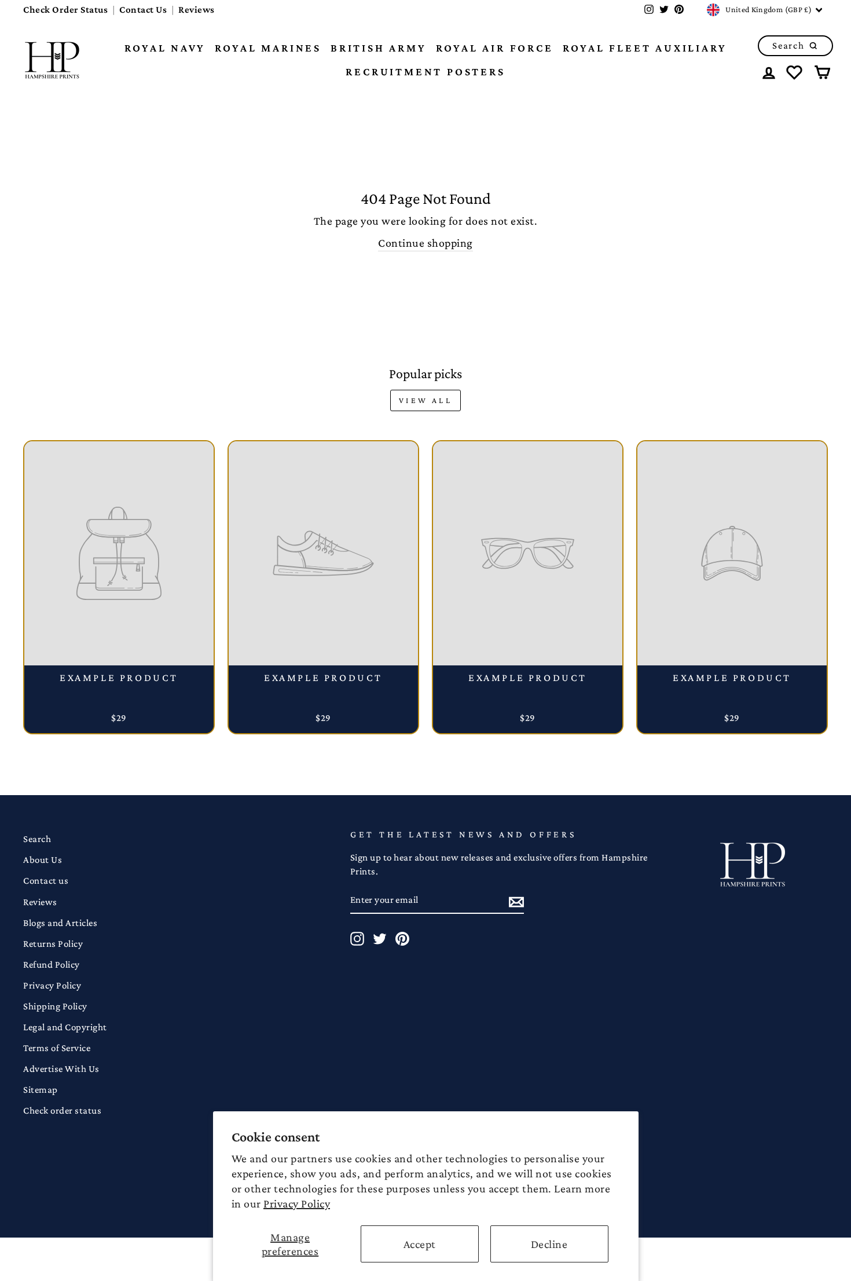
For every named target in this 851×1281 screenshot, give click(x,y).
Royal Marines (268, 48)
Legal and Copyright (65, 1027)
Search (37, 838)
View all (425, 400)
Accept (420, 1244)
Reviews (196, 9)
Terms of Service (56, 1047)
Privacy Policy (296, 1203)
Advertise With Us (61, 1068)
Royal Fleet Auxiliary (645, 48)
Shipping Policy (55, 1006)
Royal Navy (165, 48)
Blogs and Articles (60, 922)
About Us (42, 859)
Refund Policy (51, 964)
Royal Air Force (494, 48)
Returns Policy (53, 943)
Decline (549, 1244)
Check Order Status (65, 9)
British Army (379, 48)
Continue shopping (425, 242)
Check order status (62, 1110)
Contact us (45, 880)
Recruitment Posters (425, 71)
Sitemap (40, 1089)
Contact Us (143, 9)
